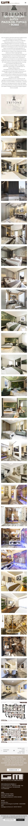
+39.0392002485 (16, 787)
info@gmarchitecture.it (6, 787)
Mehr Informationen (9, 819)
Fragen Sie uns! (13, 770)
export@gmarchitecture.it (7, 797)
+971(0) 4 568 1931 (17, 797)
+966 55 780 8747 (17, 807)
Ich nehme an (20, 819)
